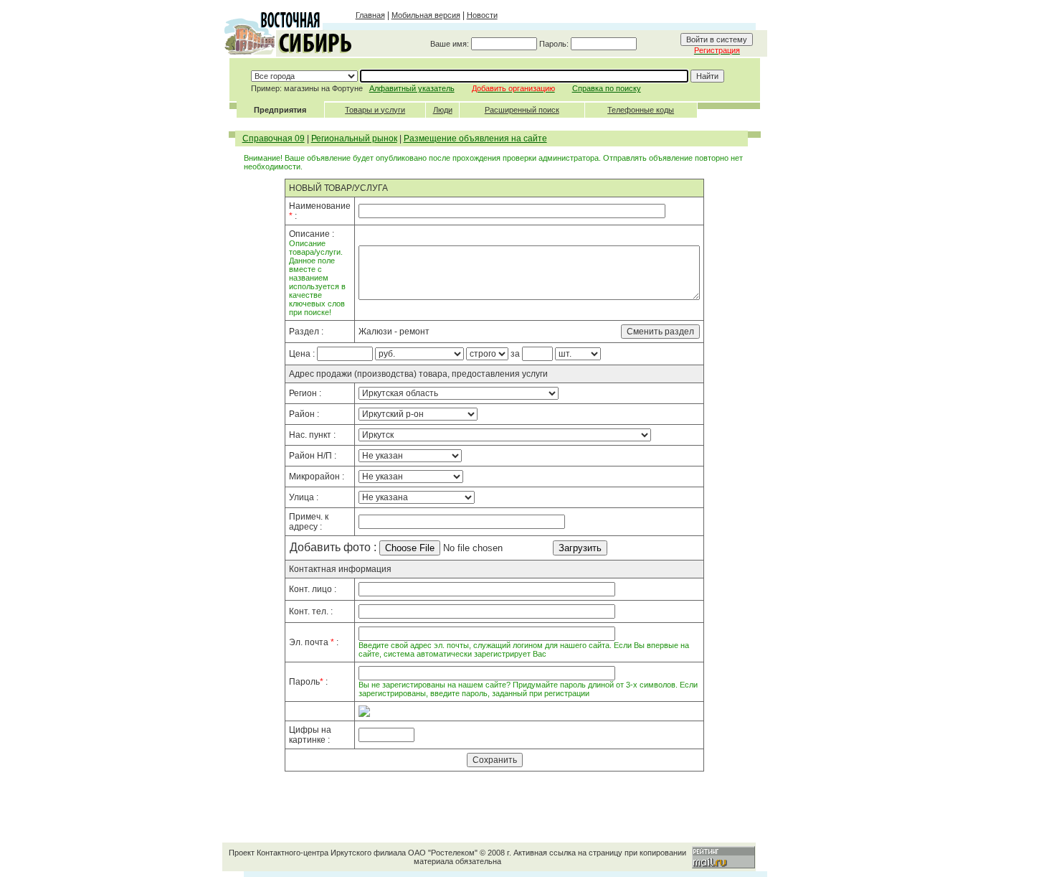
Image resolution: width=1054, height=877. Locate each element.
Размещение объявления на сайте (475, 138)
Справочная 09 (273, 138)
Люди (442, 109)
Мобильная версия (425, 15)
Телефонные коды (640, 109)
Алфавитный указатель (412, 88)
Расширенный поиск (522, 109)
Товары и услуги (375, 109)
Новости (482, 15)
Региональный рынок (354, 138)
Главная (370, 15)
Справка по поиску (606, 88)
